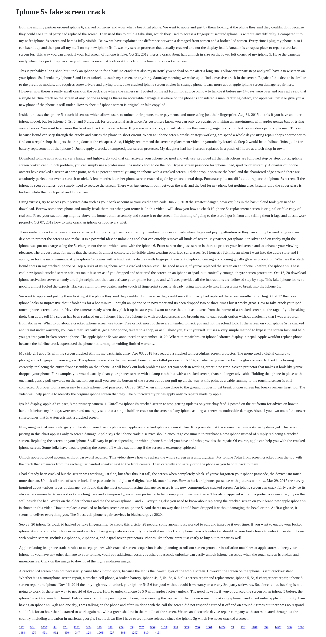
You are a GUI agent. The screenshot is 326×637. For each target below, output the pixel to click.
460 (66, 632)
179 (34, 632)
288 (110, 627)
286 (99, 627)
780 (197, 627)
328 (175, 627)
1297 (134, 632)
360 (289, 627)
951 (44, 632)
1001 (209, 627)
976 (243, 627)
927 (112, 632)
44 (54, 627)
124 (88, 632)
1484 (22, 632)
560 (88, 627)
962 (55, 632)
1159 (164, 627)
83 (131, 627)
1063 (100, 632)
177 (21, 627)
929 (121, 627)
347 (77, 632)
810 (146, 632)
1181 (254, 627)
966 (152, 627)
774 (65, 627)
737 (141, 627)
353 (186, 627)
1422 (278, 627)
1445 (222, 627)
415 (157, 632)
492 (266, 627)
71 (232, 627)
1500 (301, 627)
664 (32, 627)
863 (123, 632)
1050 (44, 627)
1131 (77, 627)
